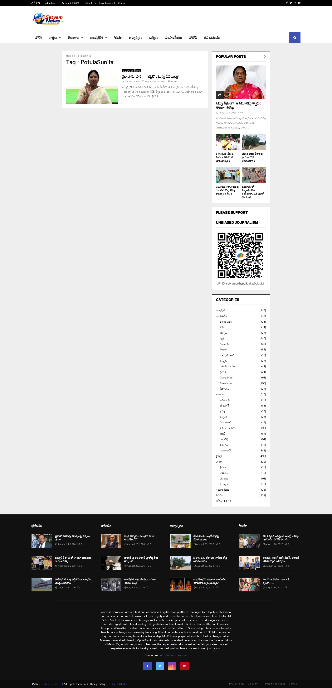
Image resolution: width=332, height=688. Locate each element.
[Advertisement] (230, 18)
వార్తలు (53, 37)
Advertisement (107, 3)
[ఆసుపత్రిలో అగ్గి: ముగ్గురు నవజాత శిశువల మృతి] (111, 584)
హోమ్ (38, 37)
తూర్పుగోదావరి (128, 70)
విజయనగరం (226, 377)
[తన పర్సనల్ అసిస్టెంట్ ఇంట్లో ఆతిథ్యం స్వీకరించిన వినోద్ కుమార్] (249, 541)
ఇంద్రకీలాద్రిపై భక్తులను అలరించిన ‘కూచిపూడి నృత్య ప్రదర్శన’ (210, 581)
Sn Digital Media (116, 683)
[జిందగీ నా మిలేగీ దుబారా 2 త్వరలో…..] (249, 584)
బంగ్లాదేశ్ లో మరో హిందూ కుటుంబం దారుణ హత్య (73, 559)
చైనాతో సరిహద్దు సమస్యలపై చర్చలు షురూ (72, 537)
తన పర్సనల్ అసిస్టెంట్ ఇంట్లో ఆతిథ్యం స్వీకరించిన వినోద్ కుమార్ (281, 537)
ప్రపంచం (224, 478)
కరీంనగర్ (224, 405)
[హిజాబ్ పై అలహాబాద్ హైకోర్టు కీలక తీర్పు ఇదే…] (111, 563)
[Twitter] (160, 666)
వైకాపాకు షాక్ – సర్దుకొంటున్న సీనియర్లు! (151, 76)
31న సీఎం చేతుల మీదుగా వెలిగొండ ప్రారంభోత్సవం (224, 157)
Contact (122, 3)
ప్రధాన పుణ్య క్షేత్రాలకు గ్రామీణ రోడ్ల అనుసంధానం (252, 157)
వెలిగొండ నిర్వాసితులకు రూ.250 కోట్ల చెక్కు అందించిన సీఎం (227, 190)
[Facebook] (147, 666)
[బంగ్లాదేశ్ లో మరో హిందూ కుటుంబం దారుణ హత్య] (42, 563)
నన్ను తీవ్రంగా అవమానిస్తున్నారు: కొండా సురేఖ (238, 105)
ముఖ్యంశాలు (226, 484)
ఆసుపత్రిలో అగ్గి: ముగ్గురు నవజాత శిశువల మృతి (140, 581)
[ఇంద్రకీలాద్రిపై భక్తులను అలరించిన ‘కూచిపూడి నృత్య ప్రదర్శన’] (180, 584)
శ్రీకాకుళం (224, 388)
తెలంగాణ (73, 37)
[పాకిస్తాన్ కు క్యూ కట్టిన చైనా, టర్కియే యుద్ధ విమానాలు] (42, 584)
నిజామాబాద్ (226, 422)
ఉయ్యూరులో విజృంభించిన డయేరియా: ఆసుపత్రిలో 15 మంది (253, 192)
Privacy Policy (236, 683)
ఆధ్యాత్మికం (135, 37)
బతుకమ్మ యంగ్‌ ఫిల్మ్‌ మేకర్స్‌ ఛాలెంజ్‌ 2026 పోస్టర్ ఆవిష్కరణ (281, 559)
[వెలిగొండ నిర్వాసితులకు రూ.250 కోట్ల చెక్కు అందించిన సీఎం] (228, 175)
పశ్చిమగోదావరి (227, 366)
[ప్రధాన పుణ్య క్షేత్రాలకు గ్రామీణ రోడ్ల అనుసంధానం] (254, 142)
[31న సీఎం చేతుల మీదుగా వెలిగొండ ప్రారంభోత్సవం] (228, 142)
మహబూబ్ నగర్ (228, 428)
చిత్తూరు (223, 349)
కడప (222, 327)
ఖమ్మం (223, 411)
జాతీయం (224, 472)
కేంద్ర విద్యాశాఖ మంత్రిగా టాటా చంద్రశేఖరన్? (139, 537)
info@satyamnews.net (174, 655)
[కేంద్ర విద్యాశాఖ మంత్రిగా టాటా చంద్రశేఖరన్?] (111, 541)
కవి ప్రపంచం (212, 37)
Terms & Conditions (274, 683)
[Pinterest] (184, 666)
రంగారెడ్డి (224, 439)
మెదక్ (222, 433)
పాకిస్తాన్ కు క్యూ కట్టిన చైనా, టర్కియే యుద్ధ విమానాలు (73, 581)
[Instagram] (172, 666)
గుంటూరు (224, 343)
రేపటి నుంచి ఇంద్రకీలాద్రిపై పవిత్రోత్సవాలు (206, 537)
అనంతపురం (226, 321)
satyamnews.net (52, 683)
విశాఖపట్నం (226, 383)
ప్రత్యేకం (154, 37)
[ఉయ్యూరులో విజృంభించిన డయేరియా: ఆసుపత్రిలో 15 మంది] (254, 175)
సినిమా (118, 37)
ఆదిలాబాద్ (225, 399)
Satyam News (132, 81)
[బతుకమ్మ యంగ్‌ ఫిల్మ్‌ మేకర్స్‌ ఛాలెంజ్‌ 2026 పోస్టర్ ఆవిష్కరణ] (249, 563)
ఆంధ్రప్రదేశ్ (96, 37)
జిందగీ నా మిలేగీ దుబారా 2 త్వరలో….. (276, 581)
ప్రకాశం (223, 371)
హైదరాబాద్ (225, 450)
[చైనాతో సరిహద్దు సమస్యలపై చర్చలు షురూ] (42, 541)
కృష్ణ (222, 338)
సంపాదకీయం (173, 37)
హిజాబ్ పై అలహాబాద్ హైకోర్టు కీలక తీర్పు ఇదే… (141, 559)
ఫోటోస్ (193, 37)
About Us (90, 3)
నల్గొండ (223, 416)
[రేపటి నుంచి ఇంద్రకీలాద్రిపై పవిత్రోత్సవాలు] (180, 541)
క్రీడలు (223, 467)
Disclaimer (253, 683)
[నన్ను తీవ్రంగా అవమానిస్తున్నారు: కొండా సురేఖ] (241, 82)
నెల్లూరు (223, 360)
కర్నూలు (224, 332)
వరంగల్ (224, 444)
